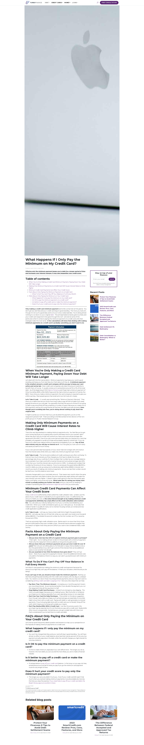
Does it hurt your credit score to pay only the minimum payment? (54, 304)
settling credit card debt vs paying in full (47, 581)
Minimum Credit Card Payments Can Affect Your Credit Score (49, 290)
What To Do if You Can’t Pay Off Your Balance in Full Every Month (54, 294)
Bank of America (53, 390)
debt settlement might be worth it (54, 484)
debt (52, 315)
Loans (74, 2)
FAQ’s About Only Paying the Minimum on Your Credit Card (48, 296)
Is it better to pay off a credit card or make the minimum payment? (54, 302)
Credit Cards (56, 2)
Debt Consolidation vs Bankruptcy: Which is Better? (108, 337)
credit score (34, 495)
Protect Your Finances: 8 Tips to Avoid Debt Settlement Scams (108, 299)
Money (67, 2)
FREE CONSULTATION (109, 2)
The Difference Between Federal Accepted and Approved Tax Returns (103, 728)
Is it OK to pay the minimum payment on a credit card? (50, 300)
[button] (98, 2)
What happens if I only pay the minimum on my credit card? (52, 298)
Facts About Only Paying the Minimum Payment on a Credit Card (50, 292)
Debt (47, 2)
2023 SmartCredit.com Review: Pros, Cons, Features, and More (108, 308)
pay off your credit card (50, 663)
